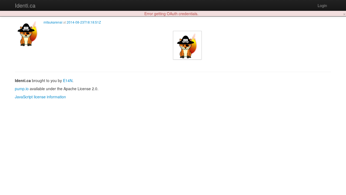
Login (322, 5)
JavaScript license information (40, 96)
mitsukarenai (53, 22)
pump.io (22, 88)
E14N (67, 80)
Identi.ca (25, 5)
